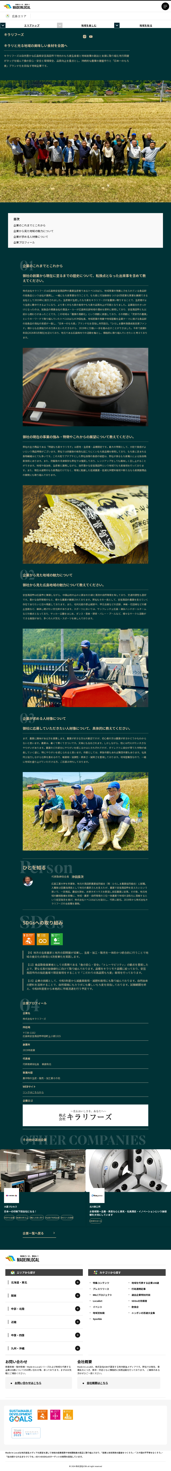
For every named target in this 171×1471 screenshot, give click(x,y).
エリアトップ (32, 25)
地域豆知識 (99, 1313)
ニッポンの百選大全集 (143, 1313)
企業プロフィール (24, 242)
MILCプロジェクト (102, 1295)
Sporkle (97, 1319)
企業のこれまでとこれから (30, 225)
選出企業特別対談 (141, 1295)
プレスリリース (101, 1289)
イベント (97, 1307)
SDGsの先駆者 (139, 1301)
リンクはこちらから (33, 1092)
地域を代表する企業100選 (145, 1282)
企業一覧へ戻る (33, 1233)
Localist (97, 1301)
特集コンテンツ (101, 1282)
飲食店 (135, 1307)
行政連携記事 (139, 1289)
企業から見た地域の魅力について (34, 231)
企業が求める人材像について (31, 237)
